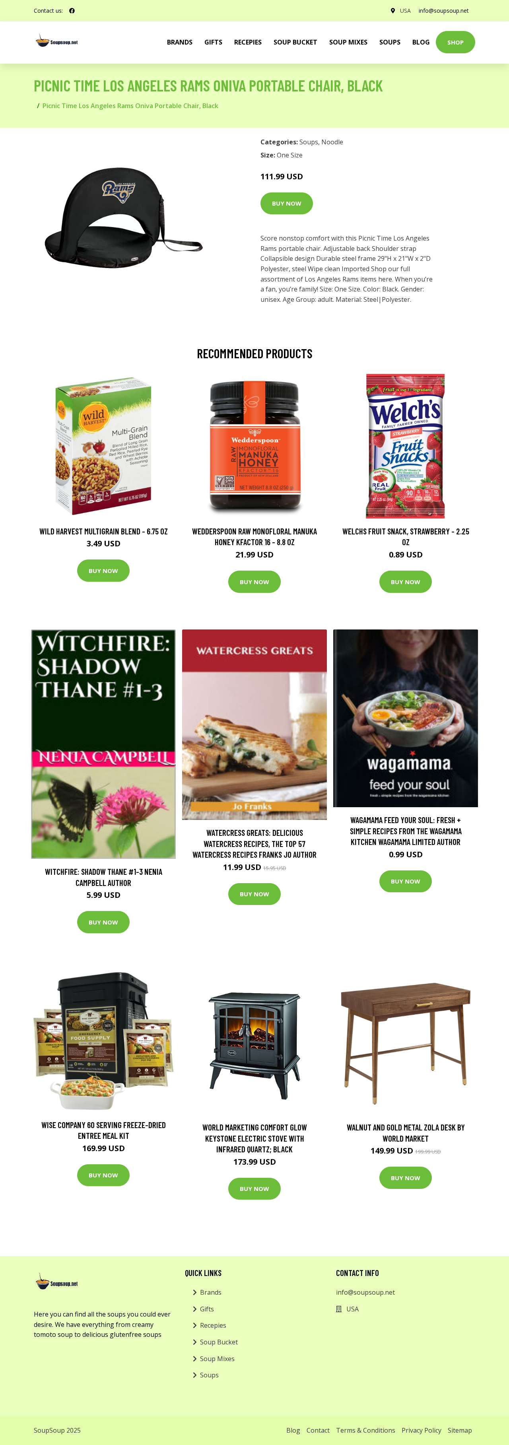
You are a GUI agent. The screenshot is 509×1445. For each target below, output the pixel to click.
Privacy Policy (421, 1430)
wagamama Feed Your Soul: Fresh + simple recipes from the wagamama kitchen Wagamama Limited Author (406, 831)
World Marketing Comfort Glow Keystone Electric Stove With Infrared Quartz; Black (254, 1138)
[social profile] (72, 10)
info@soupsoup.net (444, 10)
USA (405, 10)
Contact (318, 1430)
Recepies (248, 42)
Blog (421, 42)
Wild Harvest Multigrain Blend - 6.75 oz (103, 531)
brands (179, 42)
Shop (455, 42)
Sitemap (460, 1430)
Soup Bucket (295, 42)
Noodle (332, 142)
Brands (210, 1292)
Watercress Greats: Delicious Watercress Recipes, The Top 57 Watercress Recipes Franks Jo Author (254, 843)
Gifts (213, 42)
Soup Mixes (348, 42)
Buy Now (286, 203)
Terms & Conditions (365, 1430)
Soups (389, 42)
